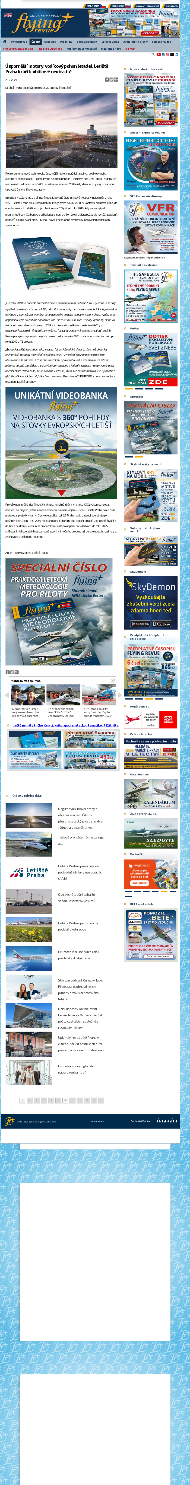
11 (72, 1100)
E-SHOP (130, 48)
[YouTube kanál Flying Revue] (158, 55)
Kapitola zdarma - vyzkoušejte (143, 257)
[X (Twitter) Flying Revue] (172, 55)
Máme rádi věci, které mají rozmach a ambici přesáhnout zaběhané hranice (25, 713)
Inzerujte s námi (111, 48)
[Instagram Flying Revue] (168, 55)
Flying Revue (19, 41)
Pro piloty (66, 41)
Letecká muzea (161, 41)
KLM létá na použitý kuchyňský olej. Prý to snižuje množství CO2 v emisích (97, 713)
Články (36, 41)
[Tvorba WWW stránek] (167, 1127)
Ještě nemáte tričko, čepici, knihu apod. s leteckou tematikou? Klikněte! (66, 725)
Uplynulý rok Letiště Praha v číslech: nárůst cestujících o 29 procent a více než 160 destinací (81, 1044)
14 (94, 1100)
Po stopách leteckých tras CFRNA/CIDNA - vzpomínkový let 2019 (61, 712)
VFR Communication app (18, 48)
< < (22, 1100)
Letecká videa (110, 41)
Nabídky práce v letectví (82, 48)
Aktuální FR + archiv (135, 41)
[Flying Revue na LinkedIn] (176, 55)
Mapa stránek (97, 1121)
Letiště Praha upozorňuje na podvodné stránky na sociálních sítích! (81, 872)
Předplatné (119, 7)
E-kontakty (173, 7)
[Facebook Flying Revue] (163, 55)
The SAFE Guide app (49, 48)
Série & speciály (87, 41)
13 (87, 1100)
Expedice (50, 41)
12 (80, 1100)
